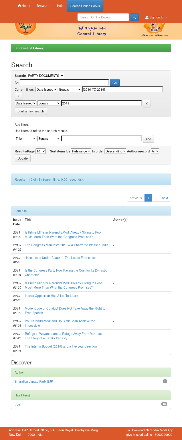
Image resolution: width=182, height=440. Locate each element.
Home (25, 5)
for (17, 82)
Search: (20, 75)
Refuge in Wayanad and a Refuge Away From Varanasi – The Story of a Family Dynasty (65, 335)
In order (98, 151)
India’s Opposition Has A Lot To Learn (51, 295)
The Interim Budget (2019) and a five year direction (61, 346)
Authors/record (138, 151)
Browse (42, 5)
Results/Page (25, 151)
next (165, 198)
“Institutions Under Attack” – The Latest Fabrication (61, 257)
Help (60, 5)
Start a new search (31, 111)
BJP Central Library (29, 48)
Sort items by (60, 151)
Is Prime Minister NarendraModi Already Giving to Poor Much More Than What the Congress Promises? (63, 234)
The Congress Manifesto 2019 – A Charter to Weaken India (66, 245)
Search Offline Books (85, 6)
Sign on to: (156, 17)
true (17, 404)
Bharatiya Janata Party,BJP (34, 381)
